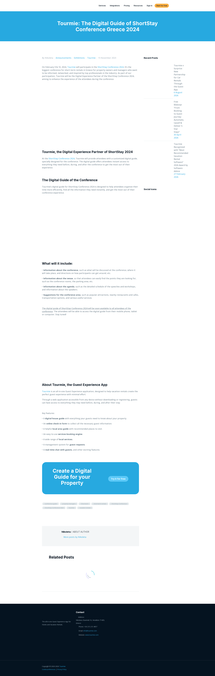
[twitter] (153, 196)
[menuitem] (172, 5)
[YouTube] (172, 666)
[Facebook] (43, 514)
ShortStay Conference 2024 (111, 67)
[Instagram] (169, 666)
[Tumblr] (54, 514)
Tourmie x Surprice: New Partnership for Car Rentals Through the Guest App (179, 77)
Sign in (149, 6)
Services (102, 6)
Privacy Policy (62, 669)
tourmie (71, 508)
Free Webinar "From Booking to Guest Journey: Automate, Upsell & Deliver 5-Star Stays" (179, 116)
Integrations (115, 6)
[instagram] (157, 196)
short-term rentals (100, 504)
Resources (138, 6)
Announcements (63, 57)
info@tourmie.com (90, 631)
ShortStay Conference (119, 504)
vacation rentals (85, 508)
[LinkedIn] (57, 514)
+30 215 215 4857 (90, 627)
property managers (69, 504)
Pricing (127, 6)
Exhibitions (79, 57)
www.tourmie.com (92, 635)
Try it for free (118, 478)
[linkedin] (149, 196)
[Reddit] (61, 514)
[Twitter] (47, 514)
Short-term (84, 504)
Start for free (161, 6)
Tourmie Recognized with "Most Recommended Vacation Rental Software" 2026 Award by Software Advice (181, 157)
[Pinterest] (50, 514)
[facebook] (145, 196)
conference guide (51, 504)
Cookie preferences (49, 669)
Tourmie (91, 57)
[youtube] (161, 196)
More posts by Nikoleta (74, 537)
